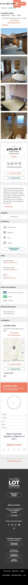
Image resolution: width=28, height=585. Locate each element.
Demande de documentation (14, 555)
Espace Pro (15, 571)
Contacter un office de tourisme (14, 495)
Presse (22, 571)
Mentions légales (17, 575)
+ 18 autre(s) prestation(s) (14, 167)
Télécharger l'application (14, 544)
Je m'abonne (13, 515)
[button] (4, 4)
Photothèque (6, 575)
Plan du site (7, 571)
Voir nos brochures (14, 560)
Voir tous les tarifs (14, 153)
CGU (24, 575)
